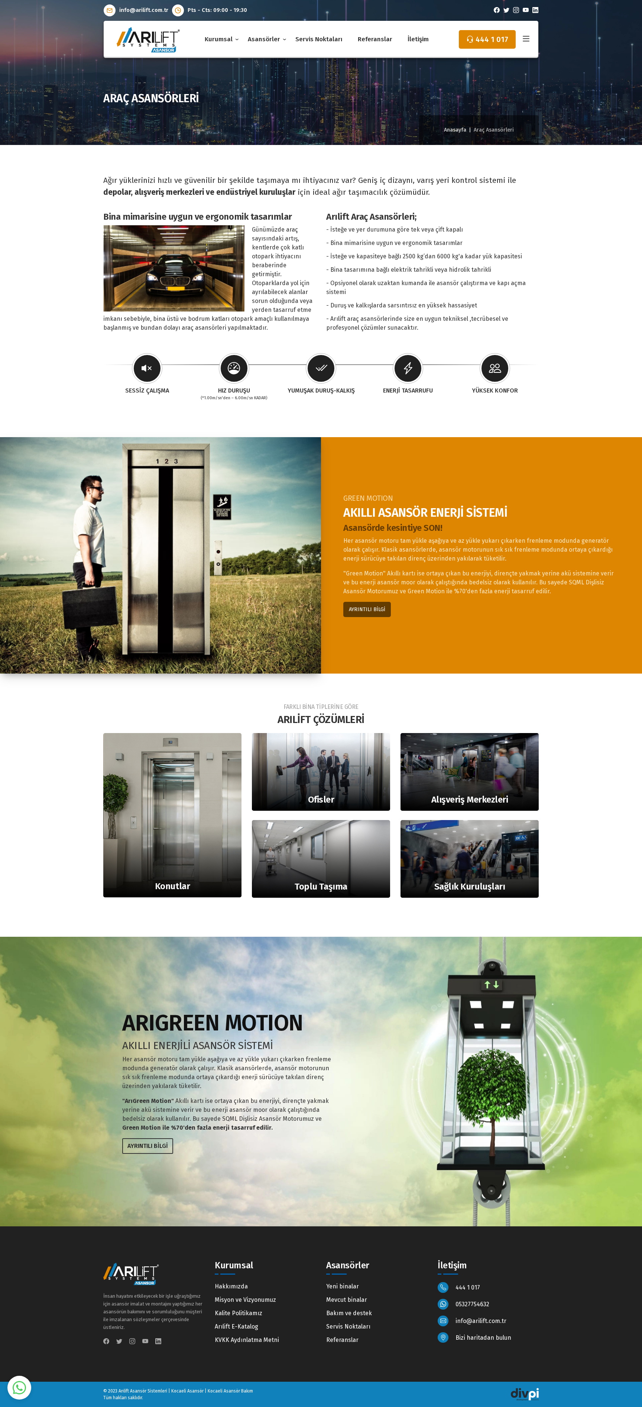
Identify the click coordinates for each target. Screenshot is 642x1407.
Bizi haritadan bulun (482, 1337)
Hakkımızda (231, 1286)
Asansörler (264, 39)
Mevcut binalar (346, 1299)
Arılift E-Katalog (236, 1326)
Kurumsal (219, 39)
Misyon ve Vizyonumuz (245, 1299)
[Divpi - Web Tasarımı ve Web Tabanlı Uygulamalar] (525, 1394)
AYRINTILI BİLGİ (367, 609)
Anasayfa (455, 130)
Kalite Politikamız (238, 1313)
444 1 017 (467, 1287)
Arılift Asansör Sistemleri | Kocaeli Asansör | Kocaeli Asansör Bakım (186, 1391)
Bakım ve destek (349, 1313)
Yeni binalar (342, 1286)
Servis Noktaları (319, 39)
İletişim (418, 39)
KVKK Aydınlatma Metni (247, 1339)
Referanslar (375, 39)
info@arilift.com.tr (143, 10)
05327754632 (471, 1304)
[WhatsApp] (19, 1387)
